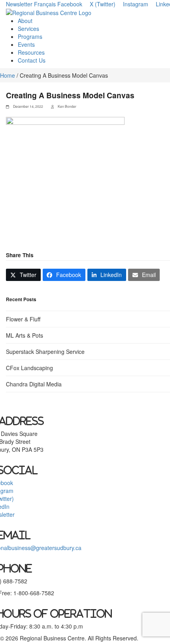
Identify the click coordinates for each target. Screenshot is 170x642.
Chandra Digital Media (34, 384)
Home (7, 75)
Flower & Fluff (23, 319)
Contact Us (31, 60)
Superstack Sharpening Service (45, 351)
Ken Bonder (67, 106)
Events (26, 44)
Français (45, 4)
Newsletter (19, 4)
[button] (23, 275)
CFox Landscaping (29, 368)
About (25, 21)
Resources (31, 52)
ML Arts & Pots (24, 335)
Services (28, 28)
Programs (30, 36)
